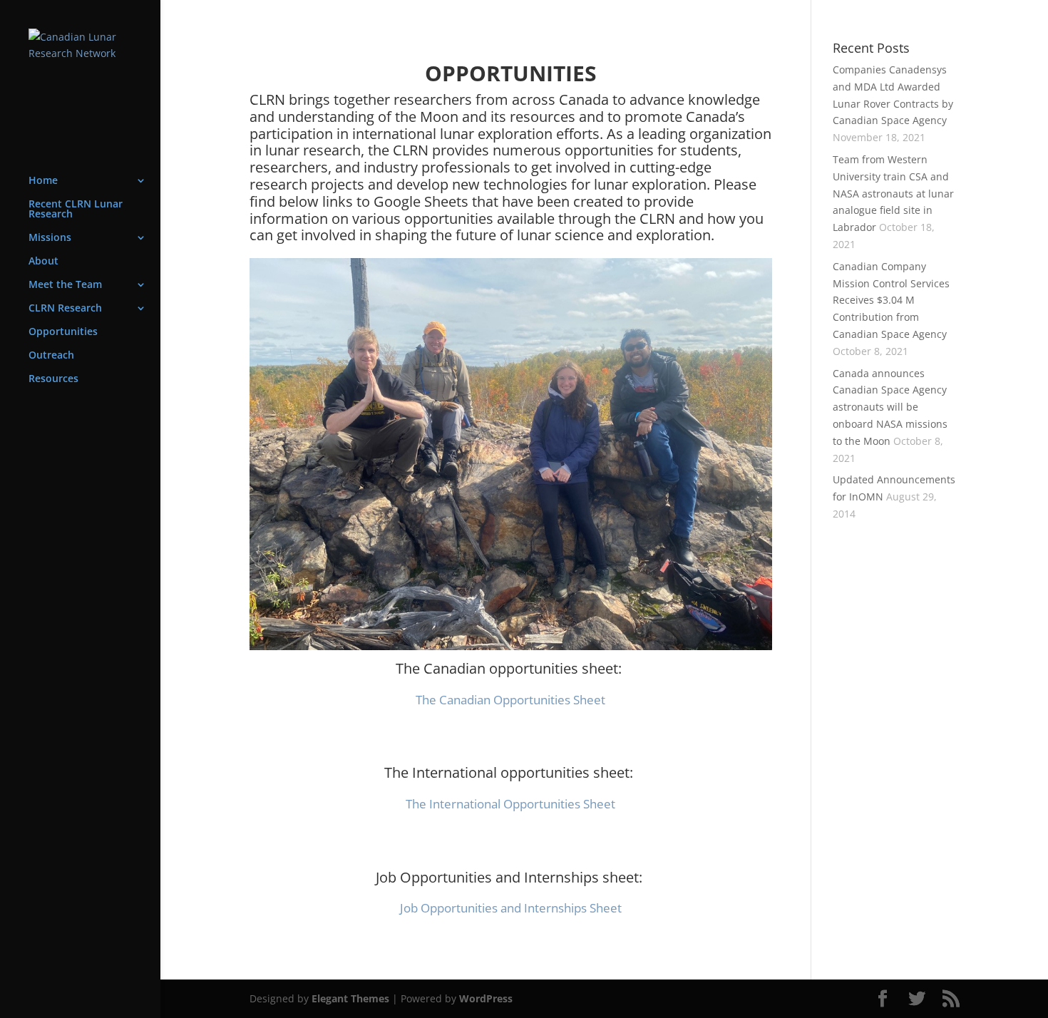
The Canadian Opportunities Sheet (510, 699)
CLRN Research (65, 308)
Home (43, 181)
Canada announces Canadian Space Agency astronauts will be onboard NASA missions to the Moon (890, 407)
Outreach (51, 355)
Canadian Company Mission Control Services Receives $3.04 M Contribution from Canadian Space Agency (891, 300)
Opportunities (63, 332)
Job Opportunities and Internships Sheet (511, 908)
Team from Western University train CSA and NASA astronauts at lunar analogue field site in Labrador (893, 193)
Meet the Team (65, 285)
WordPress (486, 998)
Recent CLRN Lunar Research (76, 209)
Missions (50, 238)
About (43, 261)
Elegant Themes (350, 998)
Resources (53, 379)
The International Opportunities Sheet (510, 804)
